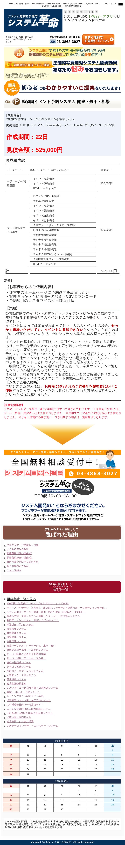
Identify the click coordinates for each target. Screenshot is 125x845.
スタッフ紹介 (14, 570)
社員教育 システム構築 (20, 721)
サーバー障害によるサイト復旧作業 (26, 654)
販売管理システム (16, 628)
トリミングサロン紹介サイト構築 (25, 696)
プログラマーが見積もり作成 (22, 545)
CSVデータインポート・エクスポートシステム (32, 725)
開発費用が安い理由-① (19, 553)
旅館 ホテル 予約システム (23, 692)
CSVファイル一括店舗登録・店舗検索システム (32, 687)
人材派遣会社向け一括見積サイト (25, 704)
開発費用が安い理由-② (19, 557)
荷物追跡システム (16, 679)
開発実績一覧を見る (21, 599)
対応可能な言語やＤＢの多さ (22, 561)
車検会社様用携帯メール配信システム (27, 649)
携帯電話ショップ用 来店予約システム (29, 700)
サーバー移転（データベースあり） (26, 658)
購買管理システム (16, 637)
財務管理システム (16, 633)
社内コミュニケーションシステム (25, 670)
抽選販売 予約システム (20, 624)
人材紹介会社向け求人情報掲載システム (29, 708)
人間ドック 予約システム (21, 675)
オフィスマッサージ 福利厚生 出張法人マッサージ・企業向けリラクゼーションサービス (57, 607)
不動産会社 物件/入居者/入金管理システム (30, 713)
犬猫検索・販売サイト (19, 717)
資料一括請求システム (19, 662)
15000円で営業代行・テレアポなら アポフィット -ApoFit (38, 603)
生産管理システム (16, 641)
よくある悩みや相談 (18, 549)
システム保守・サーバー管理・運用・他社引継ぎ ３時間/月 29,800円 (46, 611)
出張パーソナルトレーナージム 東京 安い (31, 645)
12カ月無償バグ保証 (18, 566)
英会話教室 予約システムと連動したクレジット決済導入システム (43, 616)
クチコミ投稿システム (19, 666)
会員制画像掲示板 (16, 683)
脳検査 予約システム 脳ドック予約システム (33, 620)
